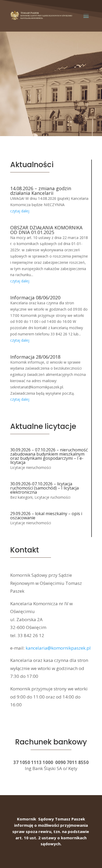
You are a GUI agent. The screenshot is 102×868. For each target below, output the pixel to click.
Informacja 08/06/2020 (35, 297)
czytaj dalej (19, 210)
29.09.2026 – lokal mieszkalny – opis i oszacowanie (46, 516)
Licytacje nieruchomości (30, 467)
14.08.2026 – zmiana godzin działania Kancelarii (40, 190)
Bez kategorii (21, 497)
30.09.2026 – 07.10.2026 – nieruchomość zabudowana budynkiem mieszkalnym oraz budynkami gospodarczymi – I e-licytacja (49, 456)
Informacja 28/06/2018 (35, 357)
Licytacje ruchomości (52, 497)
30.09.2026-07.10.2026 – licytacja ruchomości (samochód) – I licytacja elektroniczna (44, 488)
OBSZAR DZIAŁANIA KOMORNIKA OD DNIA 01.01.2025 (46, 229)
